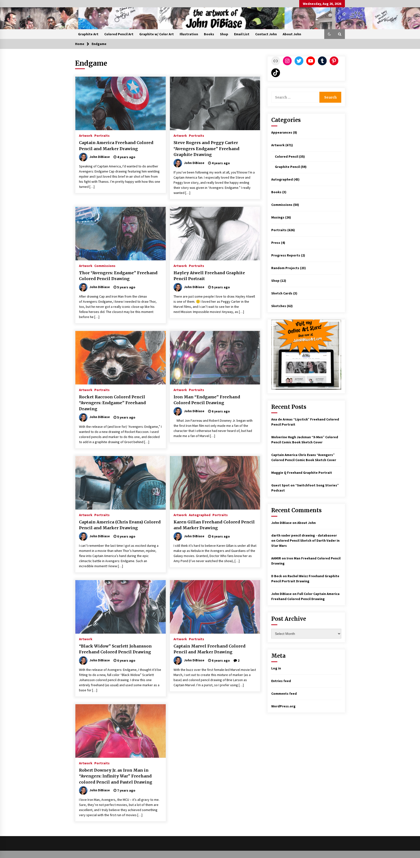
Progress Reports (285, 255)
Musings (277, 217)
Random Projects (285, 268)
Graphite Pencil (287, 166)
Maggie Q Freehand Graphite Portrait (301, 472)
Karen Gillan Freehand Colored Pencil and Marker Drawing (214, 525)
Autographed (199, 515)
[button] (329, 34)
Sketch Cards (281, 293)
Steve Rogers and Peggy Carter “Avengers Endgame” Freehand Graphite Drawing (206, 148)
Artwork (85, 135)
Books (209, 34)
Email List (241, 34)
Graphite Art (88, 34)
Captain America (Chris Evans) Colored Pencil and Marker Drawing (120, 525)
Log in (276, 668)
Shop (224, 34)
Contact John (266, 34)
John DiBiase (281, 522)
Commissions (104, 265)
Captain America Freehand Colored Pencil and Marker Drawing (116, 145)
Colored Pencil (286, 156)
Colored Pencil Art (118, 34)
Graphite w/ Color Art (156, 34)
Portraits (102, 135)
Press (275, 242)
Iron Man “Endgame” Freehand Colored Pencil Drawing (207, 399)
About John (292, 34)
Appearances (281, 132)
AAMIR (276, 558)
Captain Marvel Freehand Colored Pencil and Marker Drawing (209, 649)
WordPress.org (283, 706)
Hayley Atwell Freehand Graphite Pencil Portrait (209, 275)
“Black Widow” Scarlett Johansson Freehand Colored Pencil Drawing (115, 649)
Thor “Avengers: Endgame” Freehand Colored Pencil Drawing (118, 275)
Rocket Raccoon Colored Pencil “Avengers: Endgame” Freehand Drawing (112, 402)
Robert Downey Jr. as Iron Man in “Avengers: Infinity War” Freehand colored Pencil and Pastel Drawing (115, 776)
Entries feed (281, 681)
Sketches (278, 306)
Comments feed (284, 693)
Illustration (189, 34)
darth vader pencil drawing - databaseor (304, 535)
